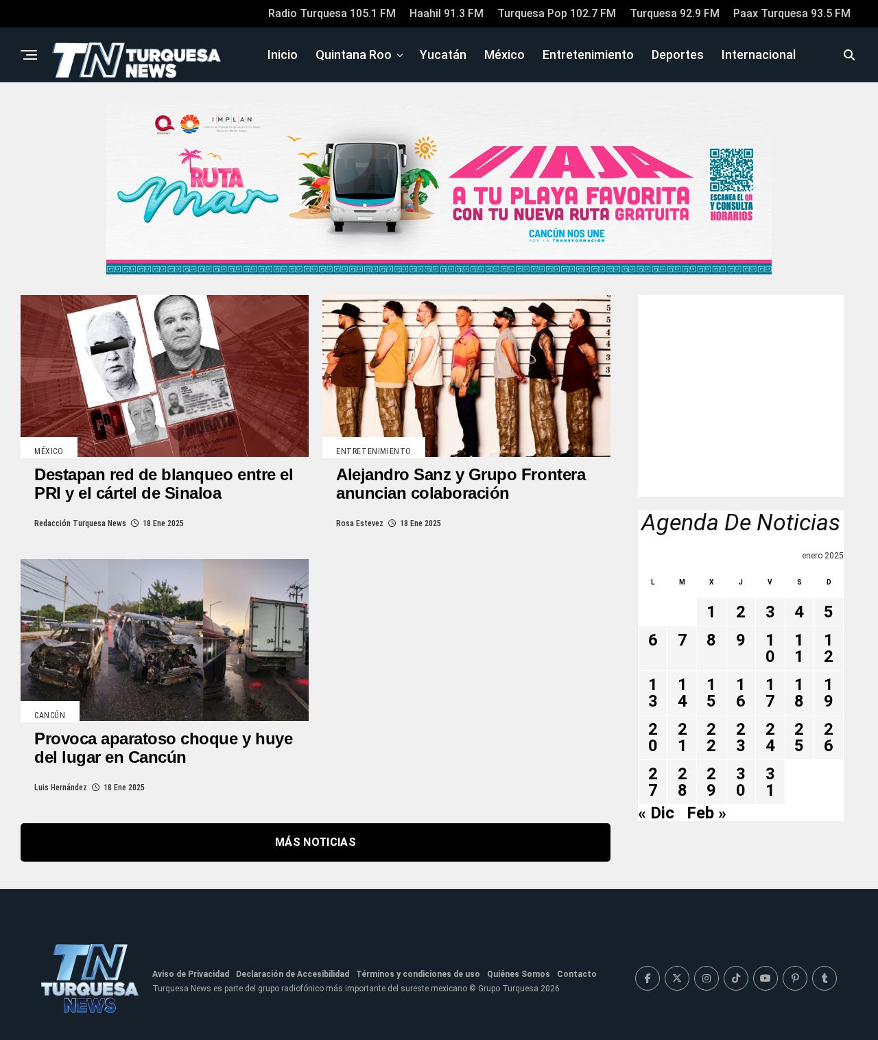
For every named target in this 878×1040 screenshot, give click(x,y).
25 (799, 737)
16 (741, 693)
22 (711, 737)
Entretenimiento (588, 54)
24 (770, 737)
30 (741, 782)
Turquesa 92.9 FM (675, 13)
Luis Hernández (60, 787)
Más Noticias (315, 842)
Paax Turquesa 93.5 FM (792, 13)
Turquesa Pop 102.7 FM (556, 13)
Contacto (577, 974)
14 (682, 693)
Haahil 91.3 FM (447, 13)
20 (653, 737)
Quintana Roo (354, 54)
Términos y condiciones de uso (418, 974)
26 (828, 737)
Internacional (759, 54)
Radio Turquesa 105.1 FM (332, 13)
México (504, 54)
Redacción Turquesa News (80, 523)
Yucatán (443, 54)
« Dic (656, 813)
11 (799, 648)
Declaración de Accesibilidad (292, 974)
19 (828, 693)
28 (682, 782)
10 (770, 648)
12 (828, 648)
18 (799, 693)
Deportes (678, 54)
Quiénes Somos (518, 974)
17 (770, 693)
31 (770, 782)
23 (741, 737)
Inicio (283, 54)
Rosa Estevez (359, 523)
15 (711, 693)
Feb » (706, 813)
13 (653, 693)
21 (682, 737)
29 (711, 782)
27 (653, 782)
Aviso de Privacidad (190, 974)
